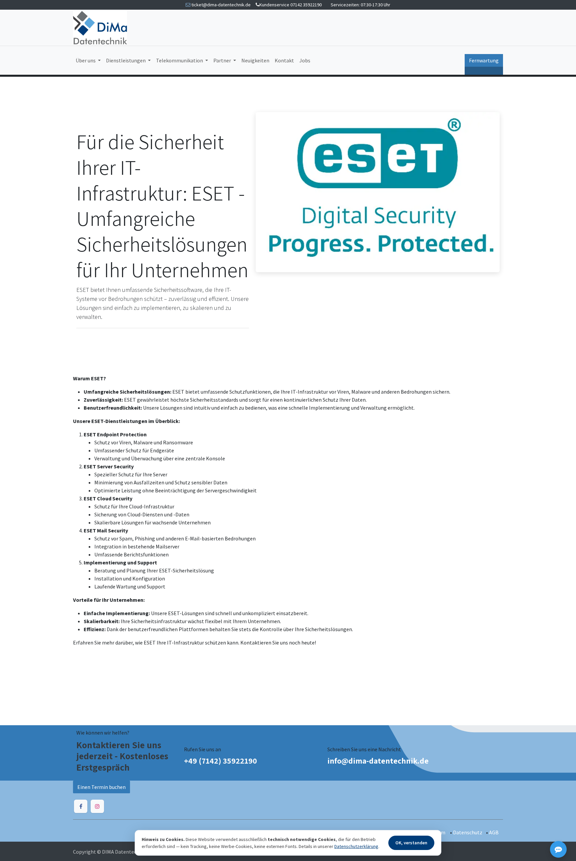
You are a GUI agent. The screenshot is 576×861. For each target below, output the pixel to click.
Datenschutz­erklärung (356, 846)
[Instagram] (97, 806)
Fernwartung (484, 60)
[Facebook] (80, 806)
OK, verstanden (411, 843)
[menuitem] (88, 60)
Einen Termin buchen (101, 787)
